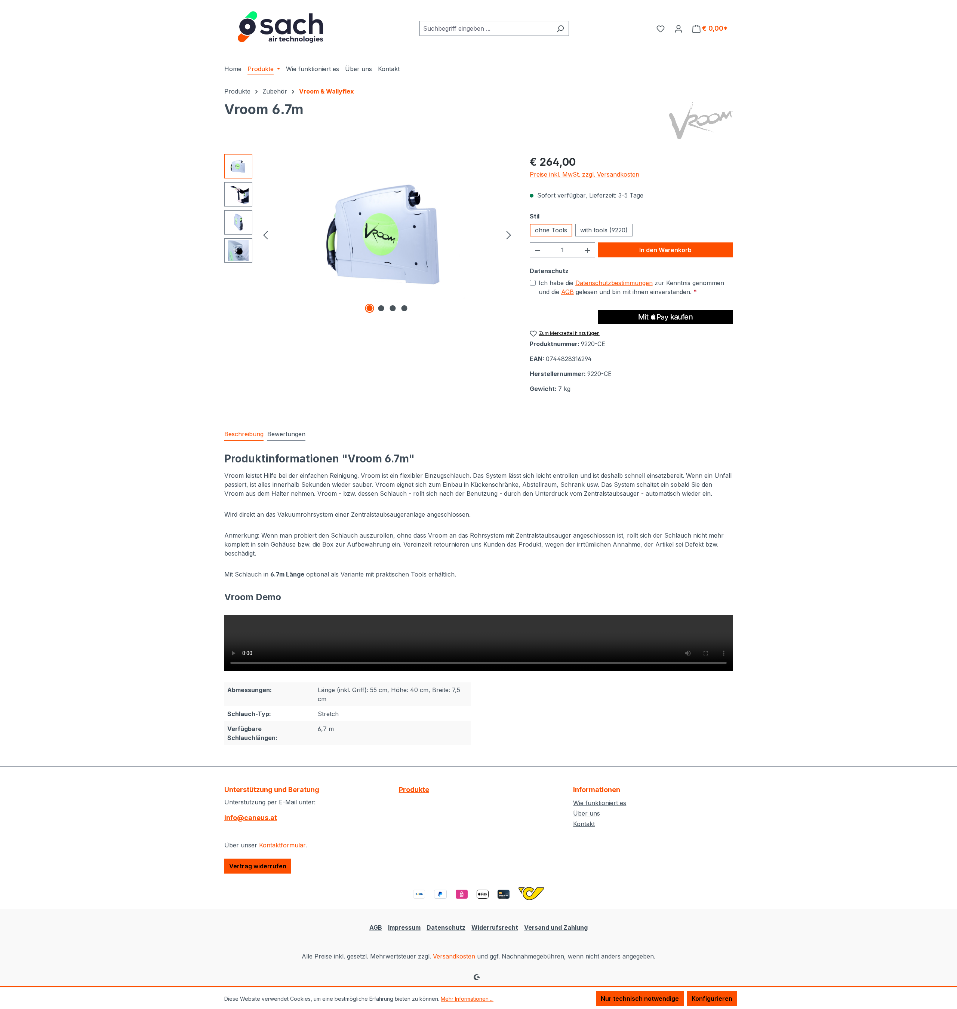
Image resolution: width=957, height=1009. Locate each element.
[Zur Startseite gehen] (280, 26)
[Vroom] (701, 120)
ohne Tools (551, 230)
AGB (567, 292)
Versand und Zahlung (556, 927)
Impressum (404, 927)
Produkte (414, 790)
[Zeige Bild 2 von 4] (381, 308)
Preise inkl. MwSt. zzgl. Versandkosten (584, 174)
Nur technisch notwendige (640, 998)
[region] (369, 234)
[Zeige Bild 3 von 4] (393, 308)
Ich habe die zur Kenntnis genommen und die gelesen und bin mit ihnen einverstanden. (631, 287)
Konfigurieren (712, 998)
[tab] (244, 434)
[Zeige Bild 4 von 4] (404, 308)
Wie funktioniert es (599, 803)
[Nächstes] (508, 234)
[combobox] (485, 28)
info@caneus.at (250, 818)
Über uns (586, 813)
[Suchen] (560, 28)
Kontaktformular (282, 845)
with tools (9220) (604, 230)
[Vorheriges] (265, 234)
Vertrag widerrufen (257, 866)
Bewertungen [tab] (286, 434)
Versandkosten (454, 956)
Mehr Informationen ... (467, 999)
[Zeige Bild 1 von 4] (370, 308)
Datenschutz (446, 927)
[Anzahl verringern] (537, 249)
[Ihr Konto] (678, 28)
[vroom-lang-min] (387, 234)
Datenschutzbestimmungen (614, 283)
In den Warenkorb (665, 250)
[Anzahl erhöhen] (588, 249)
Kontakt (584, 824)
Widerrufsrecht (494, 927)
